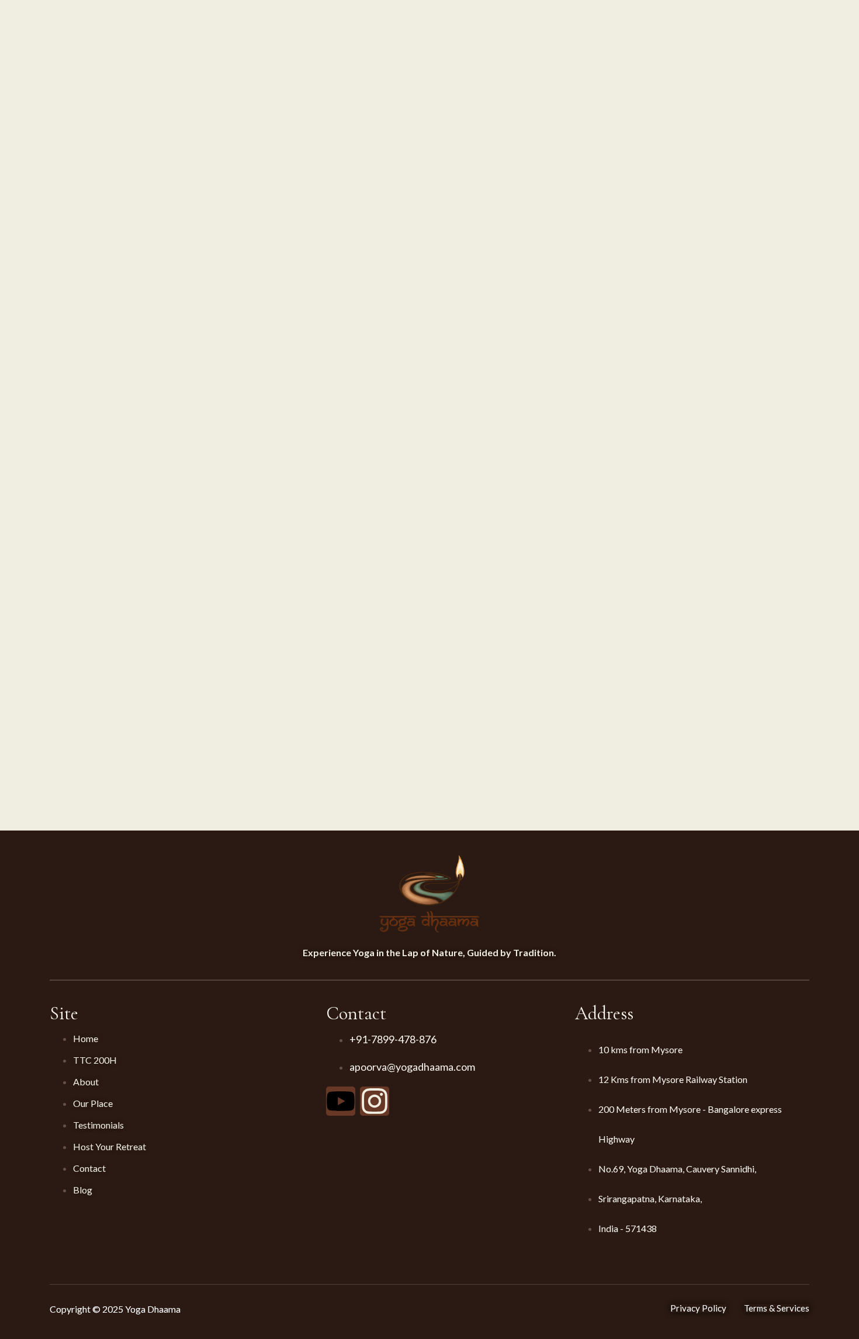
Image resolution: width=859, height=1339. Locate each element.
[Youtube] (340, 1101)
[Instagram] (374, 1101)
